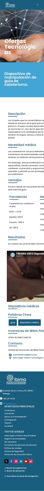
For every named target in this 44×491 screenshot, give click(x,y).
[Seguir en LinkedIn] (21, 461)
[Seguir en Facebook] (11, 461)
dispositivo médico (29, 322)
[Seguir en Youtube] (26, 461)
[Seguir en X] (6, 461)
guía (13, 322)
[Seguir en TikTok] (31, 461)
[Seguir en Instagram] (16, 461)
